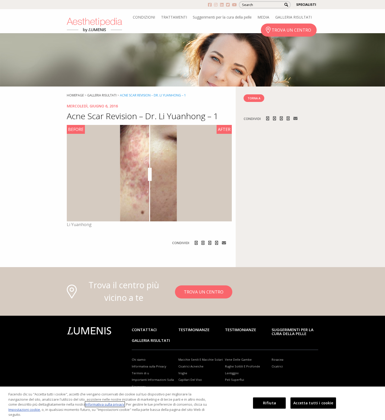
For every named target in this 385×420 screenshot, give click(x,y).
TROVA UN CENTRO (291, 30)
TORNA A (254, 98)
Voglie (182, 373)
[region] (192, 403)
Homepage (75, 95)
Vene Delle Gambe (238, 359)
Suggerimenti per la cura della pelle (222, 17)
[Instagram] (203, 243)
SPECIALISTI (306, 4)
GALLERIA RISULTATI (293, 17)
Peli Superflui (234, 380)
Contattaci (144, 329)
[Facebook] (197, 243)
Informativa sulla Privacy (149, 366)
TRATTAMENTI (174, 17)
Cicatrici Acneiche (191, 366)
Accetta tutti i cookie (313, 402)
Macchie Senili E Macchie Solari (200, 359)
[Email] (224, 243)
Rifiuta (269, 402)
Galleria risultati (102, 95)
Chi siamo (139, 359)
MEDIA (263, 17)
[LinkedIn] (217, 243)
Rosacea (277, 359)
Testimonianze (194, 329)
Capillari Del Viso (190, 380)
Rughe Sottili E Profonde (242, 366)
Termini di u (140, 373)
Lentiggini (232, 373)
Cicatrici (277, 366)
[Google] (210, 243)
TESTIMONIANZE (240, 329)
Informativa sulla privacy (104, 404)
